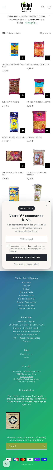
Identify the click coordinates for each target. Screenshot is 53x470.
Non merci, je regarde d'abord (26, 264)
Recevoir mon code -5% (26, 257)
